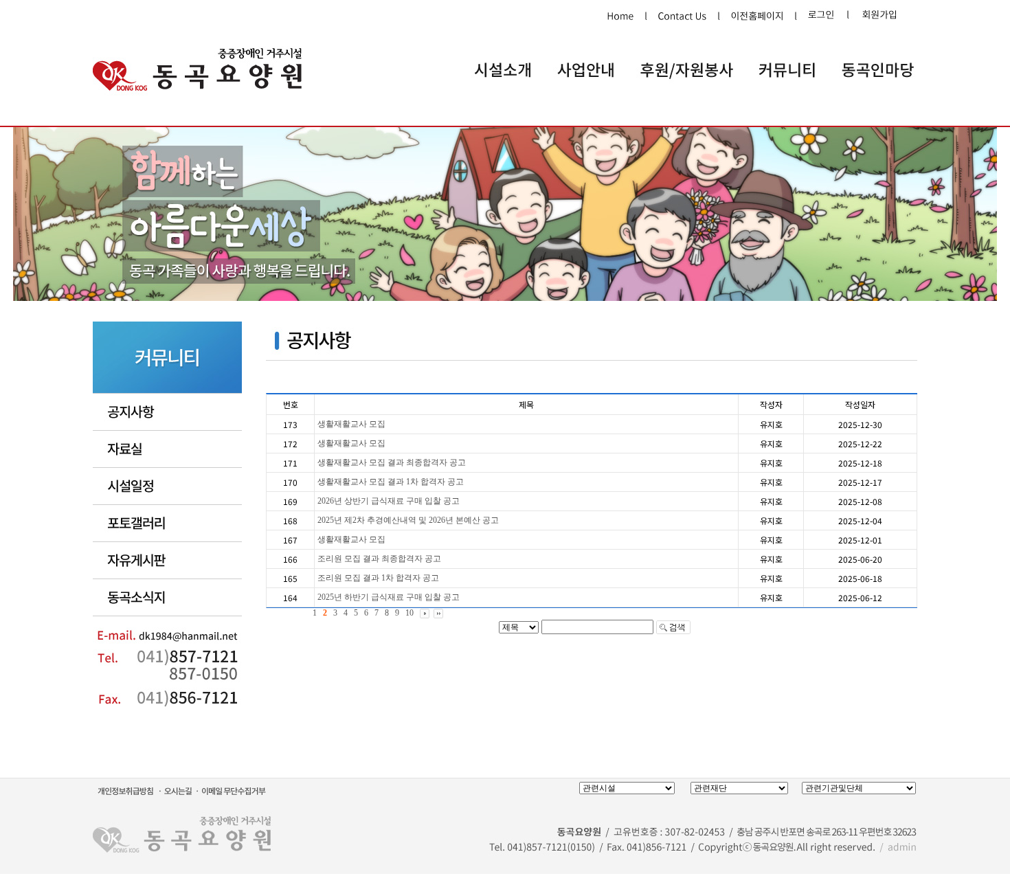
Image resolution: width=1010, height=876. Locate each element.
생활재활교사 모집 (351, 424)
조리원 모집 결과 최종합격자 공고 (379, 558)
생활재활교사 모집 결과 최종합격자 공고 (391, 462)
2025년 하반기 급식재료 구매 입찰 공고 (388, 597)
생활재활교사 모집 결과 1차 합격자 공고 (390, 481)
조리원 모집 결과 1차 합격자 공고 (378, 578)
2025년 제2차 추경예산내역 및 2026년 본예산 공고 (408, 520)
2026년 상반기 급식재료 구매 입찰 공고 (388, 501)
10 (409, 613)
